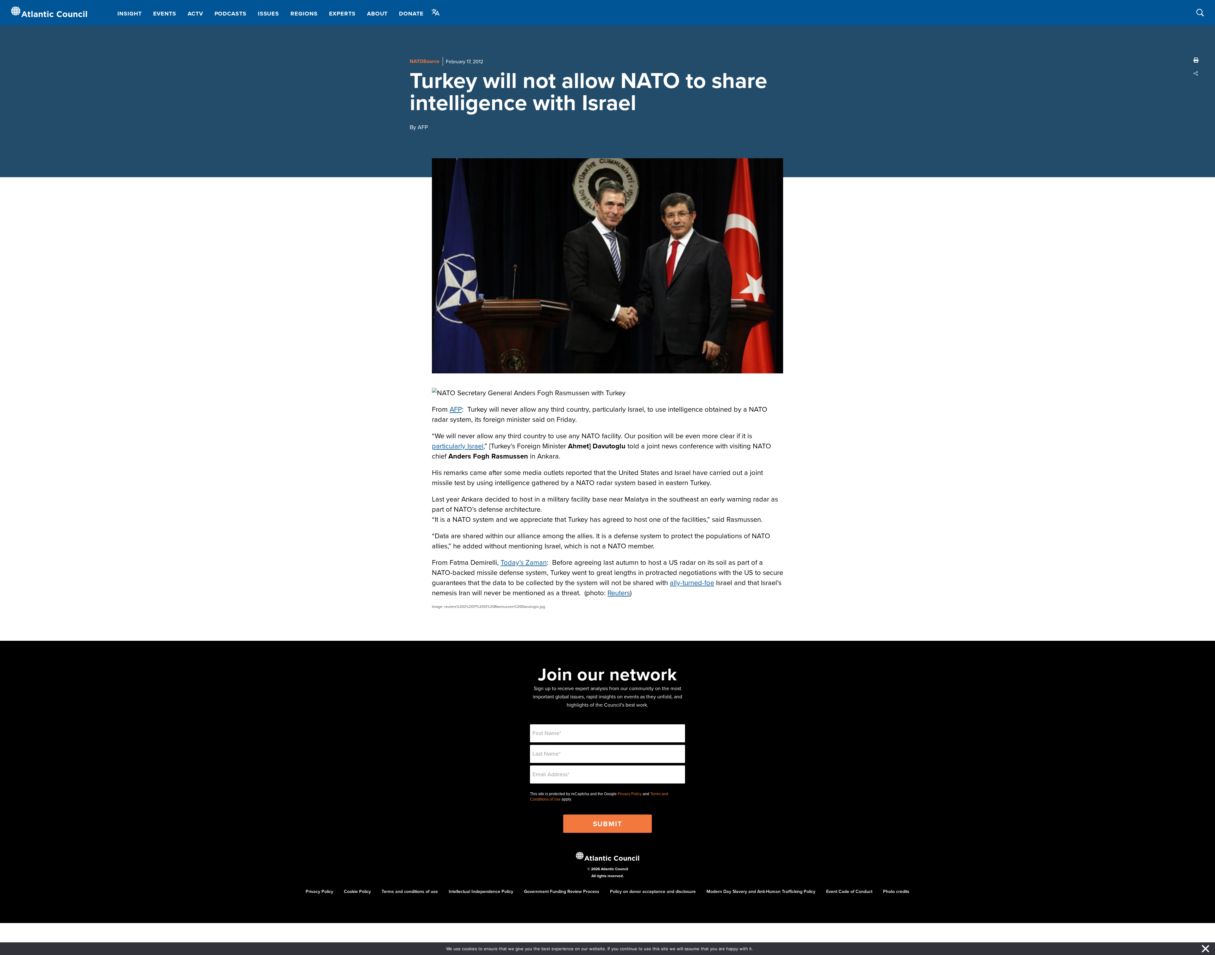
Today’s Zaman (524, 562)
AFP (456, 409)
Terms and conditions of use (410, 891)
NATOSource (424, 61)
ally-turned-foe (692, 582)
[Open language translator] (435, 12)
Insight (129, 13)
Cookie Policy (357, 891)
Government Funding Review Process (561, 891)
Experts (342, 13)
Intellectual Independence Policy (481, 891)
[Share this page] (1196, 73)
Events (164, 13)
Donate (411, 13)
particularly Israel (457, 446)
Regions (303, 13)
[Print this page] (1196, 60)
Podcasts (230, 13)
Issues (268, 13)
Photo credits (896, 891)
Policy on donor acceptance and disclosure (653, 891)
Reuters (619, 592)
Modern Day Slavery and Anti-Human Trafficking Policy (761, 891)
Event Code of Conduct (849, 891)
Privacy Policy (630, 794)
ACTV (195, 13)
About (377, 13)
